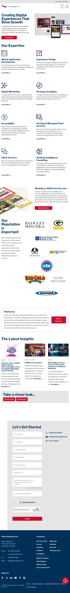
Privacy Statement (37, 583)
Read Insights (21, 399)
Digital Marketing (10, 91)
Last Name (18, 442)
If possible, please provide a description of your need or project (23, 482)
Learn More (9, 37)
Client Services (9, 157)
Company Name (20, 450)
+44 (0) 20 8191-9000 (16, 554)
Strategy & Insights (46, 91)
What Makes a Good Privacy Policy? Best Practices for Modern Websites (57, 365)
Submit (27, 519)
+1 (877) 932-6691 (62, 1)
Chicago (39, 544)
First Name (19, 434)
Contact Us (65, 581)
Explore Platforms (58, 320)
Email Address (20, 457)
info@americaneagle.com (58, 437)
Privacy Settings (31, 587)
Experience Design (46, 59)
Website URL (18, 473)
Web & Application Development (11, 60)
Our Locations (54, 441)
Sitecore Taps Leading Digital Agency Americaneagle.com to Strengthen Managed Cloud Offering (10, 367)
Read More (5, 386)
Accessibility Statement (52, 583)
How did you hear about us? (23, 494)
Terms (28, 583)
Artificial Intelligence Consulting (47, 159)
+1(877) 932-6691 (55, 433)
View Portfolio (9, 399)
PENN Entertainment (33, 363)
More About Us (43, 208)
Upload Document (28, 502)
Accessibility (8, 123)
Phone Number (20, 465)
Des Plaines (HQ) (41, 541)
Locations (40, 537)
